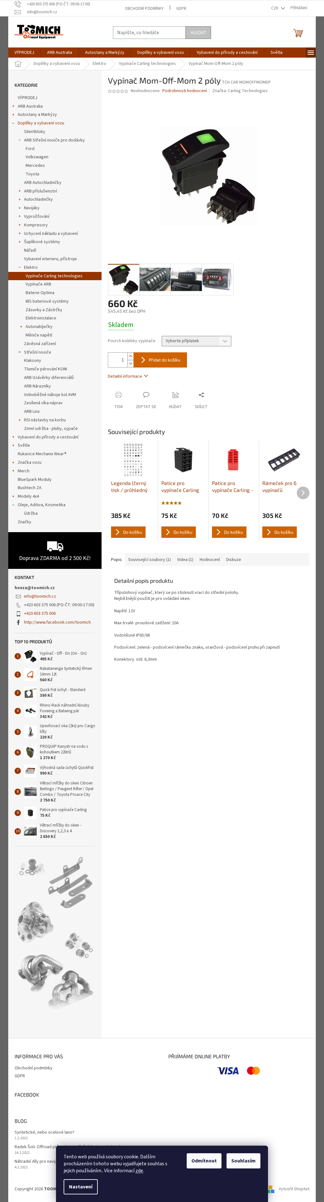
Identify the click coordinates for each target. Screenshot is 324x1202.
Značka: (240, 91)
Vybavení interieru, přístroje (50, 259)
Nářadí (30, 250)
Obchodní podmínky (144, 8)
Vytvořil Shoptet (294, 1189)
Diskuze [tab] (233, 560)
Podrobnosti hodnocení (184, 91)
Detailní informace (125, 376)
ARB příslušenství (40, 191)
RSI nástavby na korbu (45, 420)
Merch (23, 471)
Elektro (31, 267)
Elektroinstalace (41, 318)
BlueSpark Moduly (35, 479)
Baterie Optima (40, 293)
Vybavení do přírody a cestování (48, 437)
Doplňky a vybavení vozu (41, 123)
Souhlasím (243, 1160)
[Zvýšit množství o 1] (130, 356)
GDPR (181, 8)
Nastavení (80, 1186)
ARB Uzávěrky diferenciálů (49, 377)
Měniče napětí (39, 335)
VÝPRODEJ (27, 98)
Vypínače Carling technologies (54, 276)
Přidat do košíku (164, 359)
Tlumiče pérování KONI (45, 369)
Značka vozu (29, 462)
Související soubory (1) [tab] (149, 560)
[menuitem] (24, 52)
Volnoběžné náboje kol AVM (50, 395)
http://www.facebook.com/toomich (57, 622)
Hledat (198, 32)
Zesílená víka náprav (43, 403)
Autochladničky (38, 199)
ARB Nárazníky (37, 386)
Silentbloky (34, 132)
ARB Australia (30, 106)
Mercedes (35, 165)
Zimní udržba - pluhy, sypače (51, 428)
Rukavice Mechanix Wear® (42, 454)
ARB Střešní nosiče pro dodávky (54, 140)
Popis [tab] (116, 560)
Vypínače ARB (38, 284)
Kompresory (36, 225)
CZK (275, 8)
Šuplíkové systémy (42, 242)
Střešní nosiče (37, 352)
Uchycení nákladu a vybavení (51, 233)
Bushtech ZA (29, 488)
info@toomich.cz (40, 596)
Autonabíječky (39, 327)
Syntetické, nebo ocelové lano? (44, 1133)
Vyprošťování (36, 216)
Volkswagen (37, 157)
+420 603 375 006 (40, 613)
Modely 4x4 (28, 496)
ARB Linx (32, 411)
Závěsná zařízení (40, 344)
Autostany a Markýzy (37, 114)
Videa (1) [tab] (185, 560)
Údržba (31, 513)
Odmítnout (204, 1160)
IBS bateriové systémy (47, 301)
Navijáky (32, 208)
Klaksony (32, 360)
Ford (30, 149)
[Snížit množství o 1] (130, 363)
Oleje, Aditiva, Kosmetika (41, 505)
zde (139, 1170)
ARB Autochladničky (42, 182)
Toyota (32, 174)
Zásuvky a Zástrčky (44, 310)
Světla (24, 445)
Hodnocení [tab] (210, 560)
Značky (24, 522)
